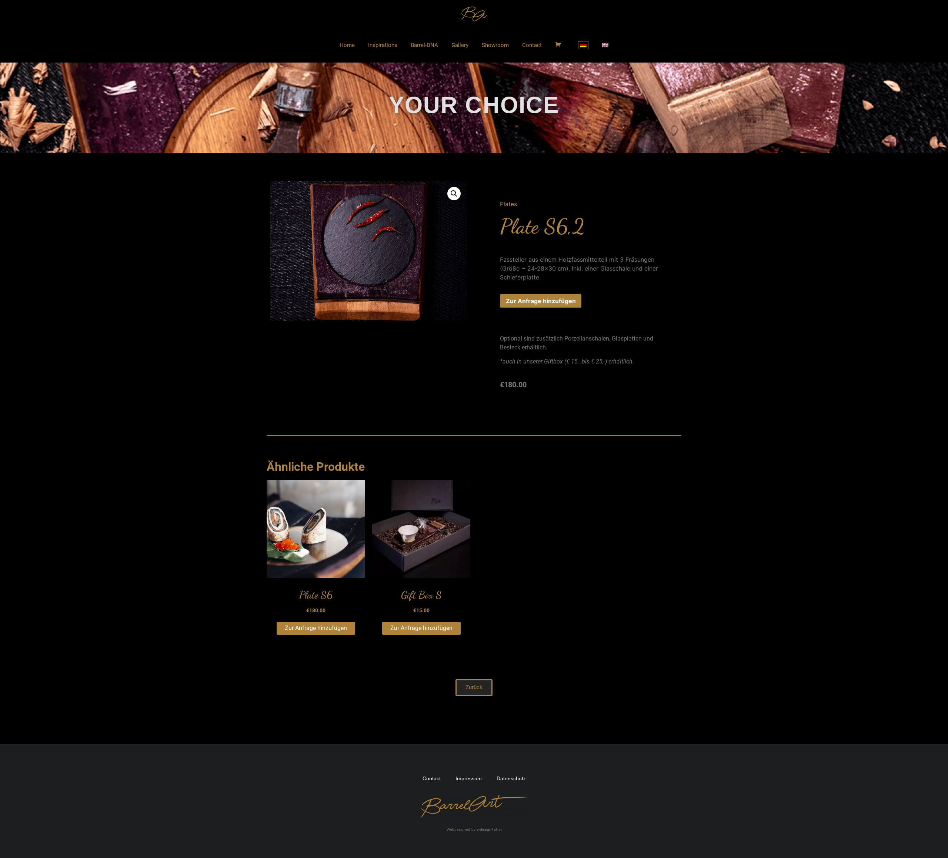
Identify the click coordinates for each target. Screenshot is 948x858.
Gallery (459, 45)
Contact (532, 45)
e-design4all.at (489, 829)
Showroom (495, 45)
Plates (508, 204)
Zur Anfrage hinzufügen (541, 301)
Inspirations (382, 45)
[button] (474, 687)
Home (347, 45)
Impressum (468, 778)
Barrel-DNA (424, 45)
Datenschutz (511, 778)
